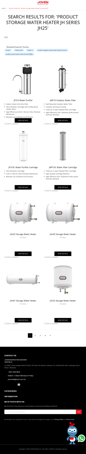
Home (4, 8)
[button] (11, 124)
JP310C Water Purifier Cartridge (23, 167)
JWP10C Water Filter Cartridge (63, 167)
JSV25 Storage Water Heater (63, 300)
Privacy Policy (59, 419)
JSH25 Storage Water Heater (23, 234)
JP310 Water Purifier (23, 100)
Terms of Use (70, 419)
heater (8, 50)
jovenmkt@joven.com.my (17, 379)
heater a (30, 50)
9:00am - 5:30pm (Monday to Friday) (20, 376)
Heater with (19, 50)
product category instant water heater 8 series (52, 50)
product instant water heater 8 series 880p (19, 54)
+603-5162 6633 (14, 372)
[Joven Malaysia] (43, 3)
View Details (23, 120)
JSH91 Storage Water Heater (23, 300)
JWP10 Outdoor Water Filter (63, 100)
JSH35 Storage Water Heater (63, 234)
